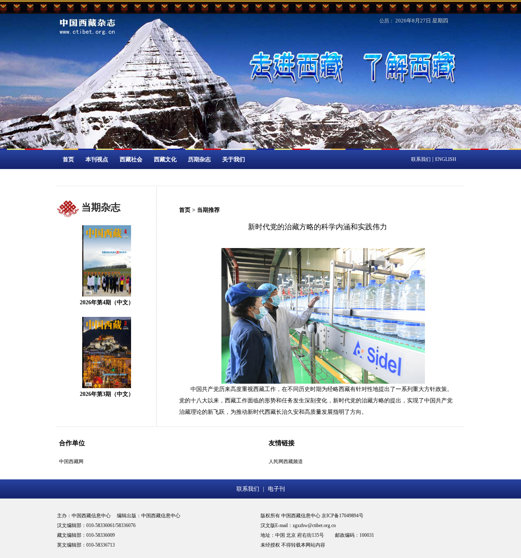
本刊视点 (96, 159)
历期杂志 (199, 159)
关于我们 (233, 159)
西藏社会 (131, 159)
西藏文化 (165, 159)
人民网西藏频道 (286, 461)
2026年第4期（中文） (107, 302)
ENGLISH (445, 159)
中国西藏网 (71, 461)
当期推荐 (208, 210)
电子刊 (276, 489)
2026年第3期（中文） (107, 394)
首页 (68, 159)
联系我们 (421, 159)
